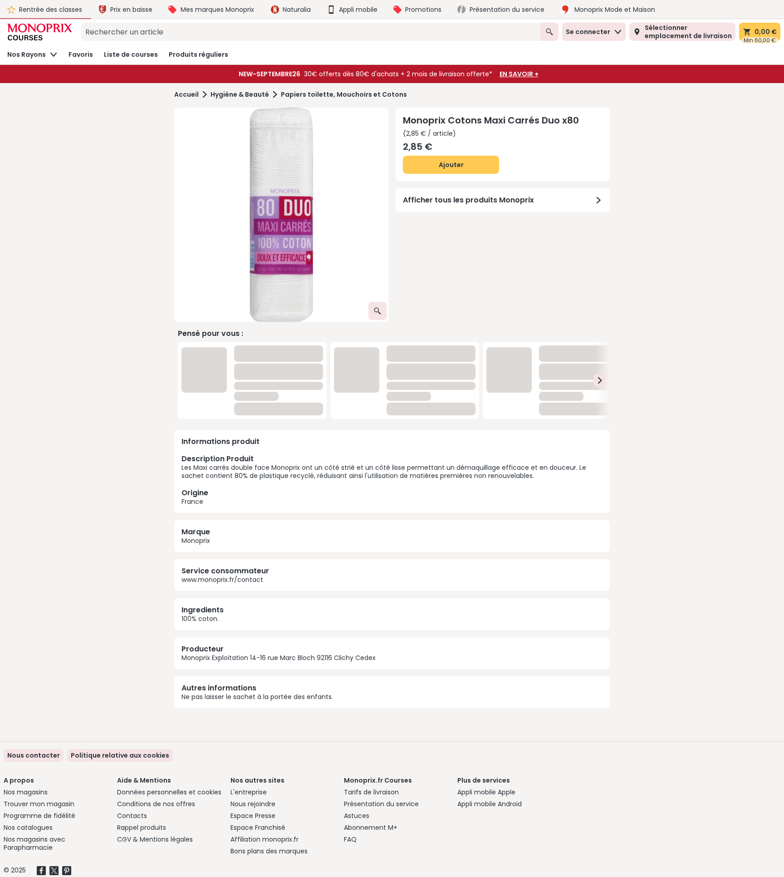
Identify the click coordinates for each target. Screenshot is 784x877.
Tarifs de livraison (371, 792)
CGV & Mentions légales (155, 839)
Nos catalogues (28, 827)
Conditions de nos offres (156, 803)
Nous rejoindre (252, 803)
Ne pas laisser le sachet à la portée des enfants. (257, 595)
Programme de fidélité (39, 815)
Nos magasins (26, 792)
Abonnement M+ (370, 827)
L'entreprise (248, 792)
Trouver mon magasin (39, 803)
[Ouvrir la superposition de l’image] (377, 311)
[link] (120, 755)
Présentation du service (381, 803)
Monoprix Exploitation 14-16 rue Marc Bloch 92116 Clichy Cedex (278, 556)
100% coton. (200, 517)
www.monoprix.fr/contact (222, 478)
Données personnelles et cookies (169, 792)
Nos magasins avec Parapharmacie (34, 843)
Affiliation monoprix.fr (264, 839)
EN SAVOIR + (519, 74)
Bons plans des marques (269, 851)
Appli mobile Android (489, 803)
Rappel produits (141, 827)
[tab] (281, 215)
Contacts (132, 815)
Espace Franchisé (257, 827)
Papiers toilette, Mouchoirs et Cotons (344, 94)
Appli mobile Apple (486, 792)
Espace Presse (252, 815)
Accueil (186, 94)
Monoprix (195, 439)
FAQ (350, 839)
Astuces (356, 815)
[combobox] (310, 31)
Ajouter (451, 164)
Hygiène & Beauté (240, 94)
